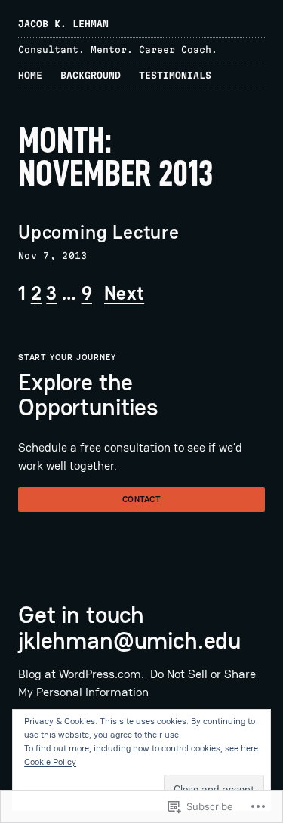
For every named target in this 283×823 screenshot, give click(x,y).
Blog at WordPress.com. (81, 674)
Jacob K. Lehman (63, 24)
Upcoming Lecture (99, 232)
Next (124, 293)
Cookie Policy (50, 762)
